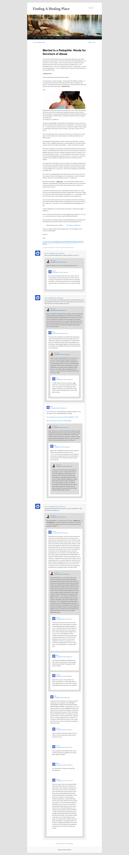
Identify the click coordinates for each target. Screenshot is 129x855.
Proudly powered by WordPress (64, 849)
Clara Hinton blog (67, 241)
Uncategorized (56, 241)
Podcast (51, 38)
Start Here (45, 38)
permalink (45, 244)
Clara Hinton (75, 242)
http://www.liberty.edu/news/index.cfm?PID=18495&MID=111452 (62, 417)
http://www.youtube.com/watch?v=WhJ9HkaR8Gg (59, 420)
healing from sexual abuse (77, 241)
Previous (89, 42)
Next (94, 42)
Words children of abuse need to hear (63, 242)
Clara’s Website (59, 38)
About (39, 38)
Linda (51, 406)
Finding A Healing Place (51, 9)
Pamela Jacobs (51, 242)
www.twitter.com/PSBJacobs (74, 225)
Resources (67, 38)
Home (34, 38)
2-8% (83, 152)
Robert (57, 655)
